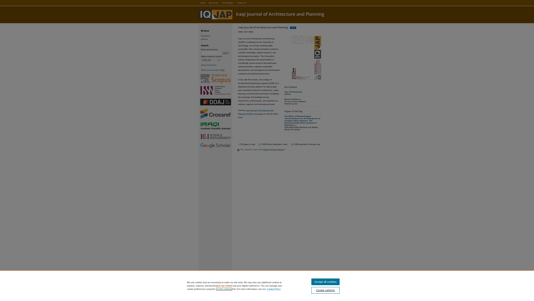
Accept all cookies (325, 281)
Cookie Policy (274, 289)
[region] (267, 285)
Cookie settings (224, 289)
